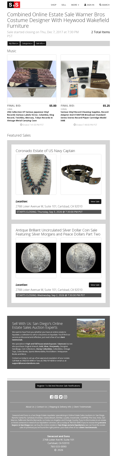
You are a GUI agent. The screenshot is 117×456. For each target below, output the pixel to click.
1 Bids (9, 109)
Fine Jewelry (54, 346)
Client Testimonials (82, 406)
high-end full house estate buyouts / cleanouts (46, 344)
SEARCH (105, 4)
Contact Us (42, 406)
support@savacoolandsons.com (25, 363)
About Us (30, 406)
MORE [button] (74, 4)
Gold (41, 346)
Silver (46, 346)
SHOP (53, 4)
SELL (63, 4)
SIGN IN (90, 4)
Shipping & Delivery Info (60, 406)
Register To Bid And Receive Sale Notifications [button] (58, 385)
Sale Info (39, 43)
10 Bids (64, 109)
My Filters (13, 43)
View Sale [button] (95, 201)
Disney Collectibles (44, 349)
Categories (26, 43)
